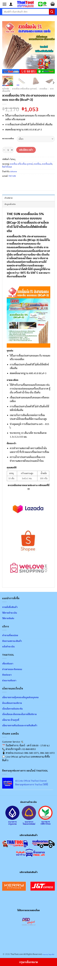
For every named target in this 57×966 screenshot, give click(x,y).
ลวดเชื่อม (43, 88)
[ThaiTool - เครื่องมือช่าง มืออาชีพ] (25, 4)
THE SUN (12, 176)
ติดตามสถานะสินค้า (12, 640)
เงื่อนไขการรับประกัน (12, 708)
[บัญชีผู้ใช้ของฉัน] (11, 4)
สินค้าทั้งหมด (7, 167)
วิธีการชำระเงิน (9, 612)
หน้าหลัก (5, 88)
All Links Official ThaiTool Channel (31, 780)
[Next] (50, 47)
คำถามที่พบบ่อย (10, 635)
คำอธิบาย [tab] (9, 198)
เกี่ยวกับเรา (7, 663)
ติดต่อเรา (7, 674)
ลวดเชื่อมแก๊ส (47, 164)
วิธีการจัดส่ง (8, 618)
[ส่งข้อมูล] (52, 11)
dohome (13, 171)
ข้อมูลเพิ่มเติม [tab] (10, 204)
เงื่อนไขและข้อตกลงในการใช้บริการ (19, 714)
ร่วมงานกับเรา (9, 680)
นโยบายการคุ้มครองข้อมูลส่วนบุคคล (20, 697)
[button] (4, 4)
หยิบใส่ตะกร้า (26, 149)
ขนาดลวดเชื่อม (8, 139)
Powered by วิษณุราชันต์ (48, 954)
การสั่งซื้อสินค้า (10, 607)
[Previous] (7, 47)
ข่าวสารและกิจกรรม (12, 669)
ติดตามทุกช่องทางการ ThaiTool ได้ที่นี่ (31, 784)
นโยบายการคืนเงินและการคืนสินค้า (19, 725)
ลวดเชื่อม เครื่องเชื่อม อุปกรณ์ (24, 88)
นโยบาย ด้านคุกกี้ (10, 719)
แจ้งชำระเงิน (8, 646)
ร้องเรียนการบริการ (12, 703)
